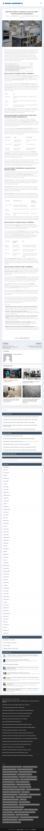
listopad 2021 (6, 534)
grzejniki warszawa (23, 794)
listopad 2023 (6, 506)
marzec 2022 (5, 523)
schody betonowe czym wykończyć (11, 817)
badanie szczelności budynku (9, 769)
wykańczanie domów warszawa (10, 819)
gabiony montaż (25, 792)
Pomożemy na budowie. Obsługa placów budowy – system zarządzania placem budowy (23, 678)
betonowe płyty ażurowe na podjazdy (27, 776)
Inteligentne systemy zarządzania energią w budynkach (10, 380)
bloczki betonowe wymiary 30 (22, 781)
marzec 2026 (5, 481)
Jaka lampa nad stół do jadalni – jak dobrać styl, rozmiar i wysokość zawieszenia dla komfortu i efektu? (20, 426)
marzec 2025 (5, 489)
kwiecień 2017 (6, 630)
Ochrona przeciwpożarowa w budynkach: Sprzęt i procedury (14, 730)
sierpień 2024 (6, 498)
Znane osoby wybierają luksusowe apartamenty (11, 721)
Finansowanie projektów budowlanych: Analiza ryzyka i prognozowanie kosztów (19, 447)
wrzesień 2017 (6, 616)
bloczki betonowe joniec (8, 781)
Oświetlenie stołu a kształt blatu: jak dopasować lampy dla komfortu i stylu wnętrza (20, 419)
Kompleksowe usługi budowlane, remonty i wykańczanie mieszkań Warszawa (18, 438)
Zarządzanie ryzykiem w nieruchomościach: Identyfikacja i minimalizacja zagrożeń (20, 449)
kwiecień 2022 (6, 520)
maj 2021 (5, 551)
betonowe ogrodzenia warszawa (10, 776)
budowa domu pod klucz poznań (10, 787)
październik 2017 (6, 613)
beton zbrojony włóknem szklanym (11, 779)
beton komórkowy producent (24, 774)
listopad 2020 (6, 568)
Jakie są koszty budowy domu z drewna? (13, 69)
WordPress (33, 829)
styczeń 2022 (5, 529)
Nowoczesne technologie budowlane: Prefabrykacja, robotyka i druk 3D (16, 749)
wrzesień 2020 (6, 574)
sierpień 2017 (6, 619)
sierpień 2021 (6, 543)
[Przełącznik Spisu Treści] (30, 64)
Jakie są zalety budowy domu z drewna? (12, 65)
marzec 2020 (5, 590)
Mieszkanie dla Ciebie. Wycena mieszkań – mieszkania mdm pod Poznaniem (21, 306)
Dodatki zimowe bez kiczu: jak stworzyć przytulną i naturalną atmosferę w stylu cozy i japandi (23, 683)
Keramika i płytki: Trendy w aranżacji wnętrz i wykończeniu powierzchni (16, 744)
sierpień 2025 (6, 486)
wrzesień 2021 (6, 540)
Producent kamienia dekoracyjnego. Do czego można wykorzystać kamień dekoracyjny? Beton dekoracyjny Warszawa (31, 401)
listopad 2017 (6, 610)
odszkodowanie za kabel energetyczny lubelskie (13, 441)
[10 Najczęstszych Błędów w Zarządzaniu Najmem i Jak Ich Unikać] (32, 374)
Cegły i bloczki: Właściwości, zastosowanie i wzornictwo (18, 672)
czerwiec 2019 (6, 599)
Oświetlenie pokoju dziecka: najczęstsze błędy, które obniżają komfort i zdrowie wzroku (21, 416)
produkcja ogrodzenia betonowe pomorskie (29, 804)
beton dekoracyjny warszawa (9, 774)
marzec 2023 (5, 514)
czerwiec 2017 (6, 624)
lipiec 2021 (5, 545)
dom (22, 56)
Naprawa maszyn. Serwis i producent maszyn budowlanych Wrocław (19, 326)
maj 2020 (5, 585)
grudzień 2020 (6, 565)
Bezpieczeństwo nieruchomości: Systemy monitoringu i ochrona (15, 752)
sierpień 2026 (6, 467)
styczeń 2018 (5, 605)
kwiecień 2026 (6, 478)
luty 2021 (5, 560)
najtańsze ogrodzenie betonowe (23, 797)
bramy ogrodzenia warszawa (23, 784)
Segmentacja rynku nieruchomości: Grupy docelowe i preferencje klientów (17, 713)
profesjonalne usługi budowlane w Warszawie (13, 807)
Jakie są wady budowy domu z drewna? (12, 70)
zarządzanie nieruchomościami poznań (11, 822)
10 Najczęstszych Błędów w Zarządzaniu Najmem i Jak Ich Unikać (31, 382)
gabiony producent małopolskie (10, 794)
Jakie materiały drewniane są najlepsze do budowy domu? (16, 68)
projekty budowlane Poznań (30, 809)
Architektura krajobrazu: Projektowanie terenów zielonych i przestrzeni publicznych (19, 735)
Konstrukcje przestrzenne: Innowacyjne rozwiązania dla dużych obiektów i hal (17, 732)
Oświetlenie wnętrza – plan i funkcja (10, 648)
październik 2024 (6, 495)
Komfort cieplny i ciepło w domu (9, 642)
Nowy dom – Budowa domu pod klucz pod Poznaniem (16, 311)
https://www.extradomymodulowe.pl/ (10, 664)
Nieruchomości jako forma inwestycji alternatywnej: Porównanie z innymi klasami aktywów (11, 400)
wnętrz (27, 109)
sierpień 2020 (6, 576)
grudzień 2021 (6, 531)
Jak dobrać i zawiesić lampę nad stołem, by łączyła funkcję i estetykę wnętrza (19, 422)
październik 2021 (6, 537)
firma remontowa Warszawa (32, 789)
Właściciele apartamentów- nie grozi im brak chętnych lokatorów (16, 444)
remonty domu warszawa (8, 814)
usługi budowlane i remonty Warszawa (29, 817)
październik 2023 (6, 509)
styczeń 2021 (5, 562)
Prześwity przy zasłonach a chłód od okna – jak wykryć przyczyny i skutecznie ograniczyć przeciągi (22, 668)
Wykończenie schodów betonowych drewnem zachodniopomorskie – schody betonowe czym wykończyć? (20, 701)
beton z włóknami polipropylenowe (29, 779)
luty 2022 (5, 526)
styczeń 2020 (5, 593)
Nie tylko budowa (6, 645)
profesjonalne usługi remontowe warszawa (13, 809)
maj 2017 (5, 627)
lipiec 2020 (5, 579)
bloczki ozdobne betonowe (9, 784)
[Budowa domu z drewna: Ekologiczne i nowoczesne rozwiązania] (22, 33)
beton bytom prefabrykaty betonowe (27, 771)
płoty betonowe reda (8, 812)
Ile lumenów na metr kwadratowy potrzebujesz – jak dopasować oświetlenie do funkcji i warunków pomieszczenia (23, 689)
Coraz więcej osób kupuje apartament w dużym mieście (13, 707)
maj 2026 (5, 475)
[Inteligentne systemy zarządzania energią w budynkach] (12, 373)
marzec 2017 (5, 633)
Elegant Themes (20, 829)
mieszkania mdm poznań (34, 794)
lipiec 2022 (5, 517)
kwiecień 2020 (6, 588)
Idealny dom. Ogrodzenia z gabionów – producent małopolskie (18, 321)
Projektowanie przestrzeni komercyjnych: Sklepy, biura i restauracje (15, 704)
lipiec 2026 (5, 469)
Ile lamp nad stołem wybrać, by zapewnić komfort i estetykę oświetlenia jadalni (19, 429)
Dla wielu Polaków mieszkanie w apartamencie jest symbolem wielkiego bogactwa (18, 727)
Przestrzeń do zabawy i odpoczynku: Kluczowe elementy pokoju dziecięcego (22, 655)
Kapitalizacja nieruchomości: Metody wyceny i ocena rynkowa (14, 718)
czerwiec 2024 (6, 500)
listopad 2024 (6, 492)
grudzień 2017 (6, 607)
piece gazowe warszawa (24, 802)
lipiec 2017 (5, 621)
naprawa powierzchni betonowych (10, 799)
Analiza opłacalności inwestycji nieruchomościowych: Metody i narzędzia (16, 724)
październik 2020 (6, 571)
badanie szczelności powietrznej (25, 769)
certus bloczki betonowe (25, 787)
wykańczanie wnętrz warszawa (26, 819)
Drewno (30, 51)
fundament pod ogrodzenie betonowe (11, 792)
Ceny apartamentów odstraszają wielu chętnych (13, 435)
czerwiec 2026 (6, 472)
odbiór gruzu (23, 799)
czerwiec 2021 (6, 548)
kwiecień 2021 (6, 554)
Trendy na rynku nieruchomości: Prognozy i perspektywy (17, 659)
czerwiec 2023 (6, 512)
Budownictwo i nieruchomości (30, 16)
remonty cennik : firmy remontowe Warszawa (24, 812)
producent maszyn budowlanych (10, 804)
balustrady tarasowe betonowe (10, 771)
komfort (34, 120)
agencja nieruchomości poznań (30, 766)
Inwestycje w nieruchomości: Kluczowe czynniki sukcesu (13, 746)
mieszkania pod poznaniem (9, 797)
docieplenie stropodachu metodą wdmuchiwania (14, 789)
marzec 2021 (5, 557)
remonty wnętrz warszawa (22, 814)
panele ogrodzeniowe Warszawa (10, 802)
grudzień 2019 (6, 596)
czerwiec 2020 (6, 582)
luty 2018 (5, 602)
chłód (33, 85)
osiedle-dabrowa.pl (14, 16)
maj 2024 (5, 503)
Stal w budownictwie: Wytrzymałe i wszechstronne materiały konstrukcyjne (17, 741)
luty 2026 (5, 483)
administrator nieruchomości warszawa (12, 766)
